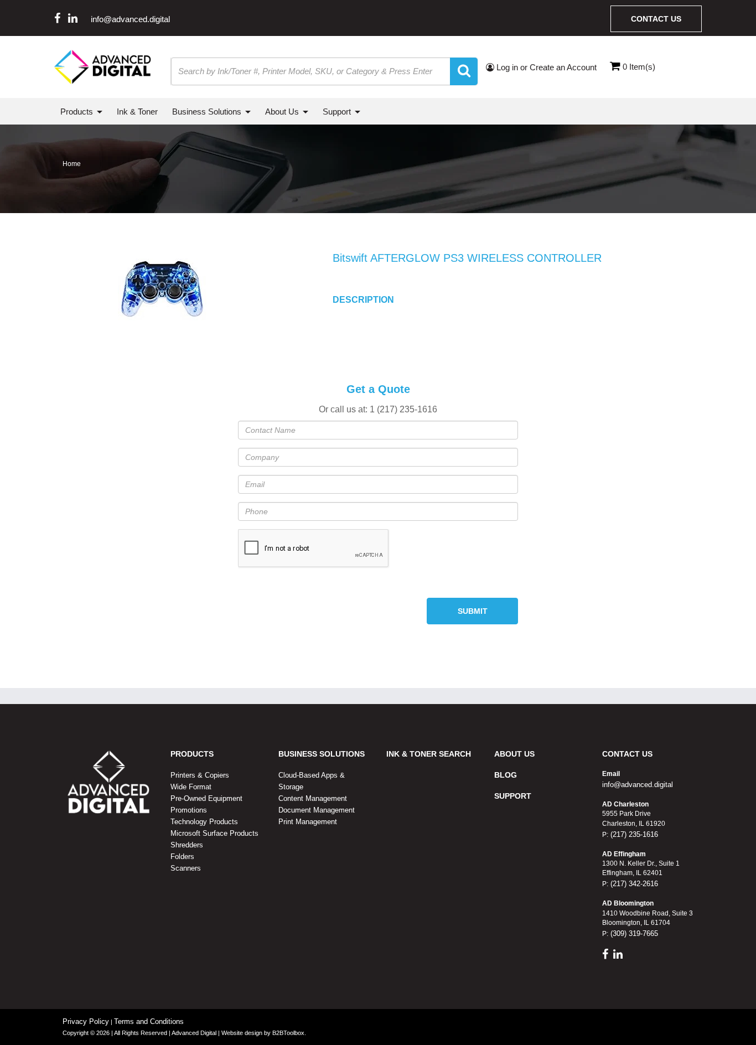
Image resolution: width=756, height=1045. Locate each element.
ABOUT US (514, 753)
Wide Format (190, 787)
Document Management (316, 810)
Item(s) (639, 66)
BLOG (505, 774)
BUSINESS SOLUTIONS (321, 753)
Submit (473, 611)
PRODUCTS (192, 753)
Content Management (312, 798)
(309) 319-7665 (633, 933)
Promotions (188, 810)
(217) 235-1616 (633, 834)
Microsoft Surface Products (214, 833)
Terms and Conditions (149, 1021)
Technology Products (204, 822)
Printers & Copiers (199, 775)
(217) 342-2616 (633, 884)
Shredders (186, 845)
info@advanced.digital (130, 19)
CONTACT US (627, 753)
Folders (182, 856)
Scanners (185, 868)
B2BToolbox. (289, 1033)
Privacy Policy (86, 1021)
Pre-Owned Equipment (206, 798)
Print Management (307, 822)
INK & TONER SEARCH (428, 753)
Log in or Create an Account (545, 67)
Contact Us (656, 18)
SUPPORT (512, 795)
